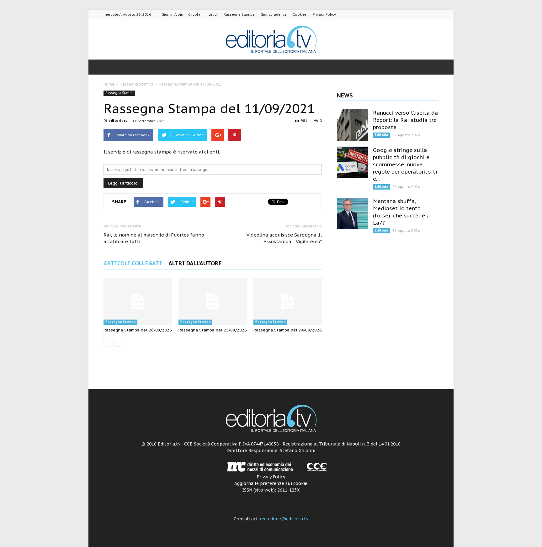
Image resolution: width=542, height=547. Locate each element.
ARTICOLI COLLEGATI (133, 263)
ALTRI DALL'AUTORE (195, 263)
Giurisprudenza (274, 14)
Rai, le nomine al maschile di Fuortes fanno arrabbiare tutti (154, 238)
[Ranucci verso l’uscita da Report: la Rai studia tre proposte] (352, 125)
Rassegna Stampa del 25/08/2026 (212, 330)
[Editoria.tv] (271, 40)
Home (109, 84)
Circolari (195, 14)
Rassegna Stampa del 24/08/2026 (287, 330)
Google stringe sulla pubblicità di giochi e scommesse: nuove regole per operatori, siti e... (405, 164)
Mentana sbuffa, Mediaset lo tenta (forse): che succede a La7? (401, 212)
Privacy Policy (324, 14)
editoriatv (118, 120)
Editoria (381, 135)
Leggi (213, 14)
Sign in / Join (172, 14)
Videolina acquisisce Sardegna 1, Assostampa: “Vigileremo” (284, 238)
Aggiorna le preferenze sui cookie (270, 483)
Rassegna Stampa (239, 14)
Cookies (300, 14)
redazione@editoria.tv (284, 519)
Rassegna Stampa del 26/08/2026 (138, 330)
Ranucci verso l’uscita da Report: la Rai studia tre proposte (405, 120)
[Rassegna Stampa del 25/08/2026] (212, 301)
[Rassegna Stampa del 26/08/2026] (138, 301)
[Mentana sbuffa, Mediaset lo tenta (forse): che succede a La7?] (352, 213)
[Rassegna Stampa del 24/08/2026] (287, 301)
